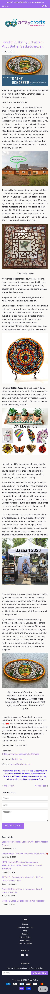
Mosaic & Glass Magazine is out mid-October (23, 901)
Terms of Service (25, 944)
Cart (46, 6)
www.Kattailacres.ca (20, 764)
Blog (25, 930)
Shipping (25, 934)
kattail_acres (18, 759)
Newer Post (40, 786)
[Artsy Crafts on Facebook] (22, 955)
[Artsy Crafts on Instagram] (27, 955)
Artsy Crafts (32, 980)
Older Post (9, 786)
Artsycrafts (7, 771)
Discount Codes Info (25, 927)
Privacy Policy (25, 937)
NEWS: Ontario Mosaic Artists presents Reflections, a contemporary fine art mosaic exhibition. (22, 865)
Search (25, 924)
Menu (7, 6)
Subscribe (39, 973)
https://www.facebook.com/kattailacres (20, 754)
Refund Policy (25, 940)
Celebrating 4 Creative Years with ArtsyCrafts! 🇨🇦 (25, 853)
